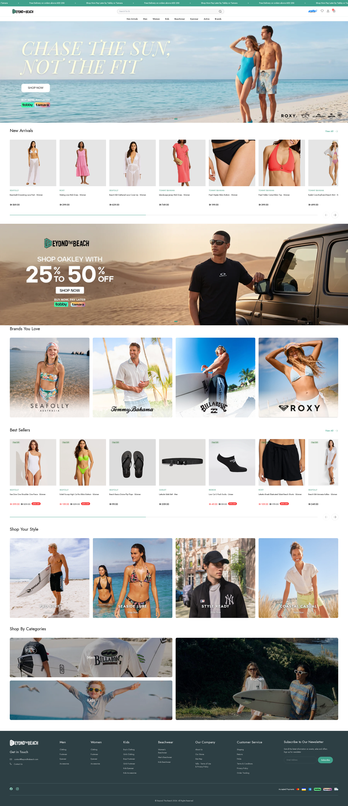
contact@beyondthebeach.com (26, 759)
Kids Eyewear (128, 768)
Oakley (162, 490)
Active (206, 18)
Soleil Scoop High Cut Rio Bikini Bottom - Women (79, 494)
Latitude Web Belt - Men (168, 494)
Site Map (198, 759)
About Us (198, 749)
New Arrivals (132, 19)
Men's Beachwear (165, 757)
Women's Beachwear (162, 751)
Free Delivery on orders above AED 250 (71, 3)
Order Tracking (243, 773)
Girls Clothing (128, 754)
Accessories (64, 763)
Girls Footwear (129, 763)
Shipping (240, 749)
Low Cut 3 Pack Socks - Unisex (221, 494)
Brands (218, 18)
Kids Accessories (129, 773)
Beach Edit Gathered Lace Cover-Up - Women (127, 195)
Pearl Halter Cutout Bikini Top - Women (274, 195)
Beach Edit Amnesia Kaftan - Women (322, 494)
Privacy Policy (242, 768)
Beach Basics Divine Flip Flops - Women (125, 494)
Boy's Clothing (129, 749)
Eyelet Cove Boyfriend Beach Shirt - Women (325, 195)
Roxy (62, 190)
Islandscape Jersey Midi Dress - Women (174, 195)
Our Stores (199, 754)
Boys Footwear (129, 759)
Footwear (63, 754)
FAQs (239, 759)
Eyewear (194, 18)
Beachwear (180, 18)
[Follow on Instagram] (17, 789)
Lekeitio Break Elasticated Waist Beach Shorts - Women (280, 494)
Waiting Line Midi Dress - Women (73, 195)
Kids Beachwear (164, 762)
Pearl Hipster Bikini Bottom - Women (223, 195)
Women (156, 18)
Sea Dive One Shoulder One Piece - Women (28, 494)
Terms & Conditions (245, 763)
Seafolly (14, 190)
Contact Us (18, 764)
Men (145, 18)
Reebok (212, 490)
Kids (167, 18)
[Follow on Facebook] (11, 789)
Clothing (63, 749)
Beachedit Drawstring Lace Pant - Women (26, 195)
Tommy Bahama (167, 190)
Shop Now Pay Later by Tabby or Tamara (129, 3)
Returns (240, 754)
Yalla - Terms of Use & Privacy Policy (203, 765)
